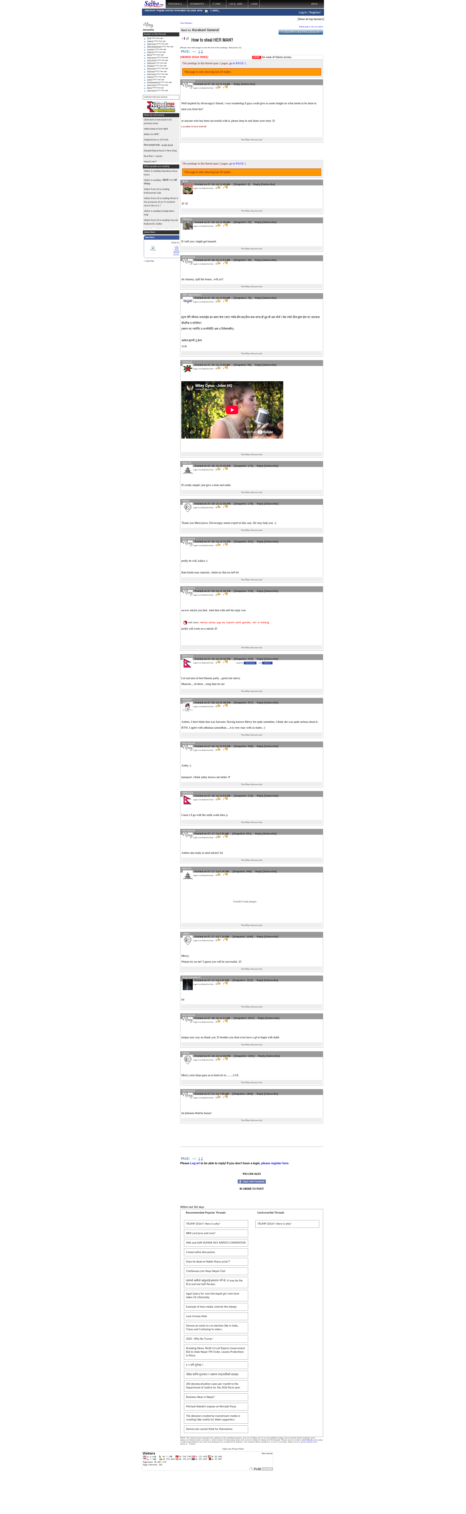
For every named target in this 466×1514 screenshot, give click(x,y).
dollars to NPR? (151, 134)
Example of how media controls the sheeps (211, 1306)
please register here (275, 1163)
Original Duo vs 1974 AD (156, 139)
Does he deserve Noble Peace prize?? (208, 1261)
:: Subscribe (149, 261)
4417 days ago (157, 91)
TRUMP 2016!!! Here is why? (203, 1223)
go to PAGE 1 (237, 63)
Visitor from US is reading (161, 202)
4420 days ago (157, 85)
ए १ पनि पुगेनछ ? (194, 1365)
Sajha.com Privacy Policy (233, 1449)
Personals (175, 4)
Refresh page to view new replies (311, 27)
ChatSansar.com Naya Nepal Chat (205, 1271)
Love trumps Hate (196, 1316)
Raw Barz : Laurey (153, 156)
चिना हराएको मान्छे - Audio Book (158, 145)
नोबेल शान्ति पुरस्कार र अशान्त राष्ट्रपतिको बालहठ (212, 1374)
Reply (237, 84)
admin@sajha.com (309, 1440)
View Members (186, 23)
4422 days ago (155, 38)
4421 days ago (157, 74)
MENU (314, 4)
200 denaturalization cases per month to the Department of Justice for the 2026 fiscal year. (213, 1386)
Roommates (197, 4)
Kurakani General (205, 30)
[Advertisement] (339, 58)
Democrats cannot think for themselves (209, 1429)
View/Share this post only (251, 139)
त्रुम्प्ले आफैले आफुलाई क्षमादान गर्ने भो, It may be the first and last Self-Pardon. (214, 1282)
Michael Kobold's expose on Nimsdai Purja (211, 1406)
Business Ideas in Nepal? (200, 1397)
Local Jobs (235, 4)
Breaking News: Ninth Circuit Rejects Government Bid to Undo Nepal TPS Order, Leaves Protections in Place (215, 1352)
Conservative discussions (200, 1252)
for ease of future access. (272, 57)
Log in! (195, 1163)
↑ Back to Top (448, 1506)
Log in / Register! (310, 12)
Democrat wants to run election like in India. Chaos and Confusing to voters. (212, 1327)
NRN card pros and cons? (201, 1233)
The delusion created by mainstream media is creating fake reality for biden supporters (213, 1418)
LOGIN (254, 4)
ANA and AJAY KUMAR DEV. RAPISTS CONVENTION (216, 1242)
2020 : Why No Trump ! (199, 1338)
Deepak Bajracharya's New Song (160, 150)
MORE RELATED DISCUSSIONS (155, 97)
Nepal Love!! (150, 161)
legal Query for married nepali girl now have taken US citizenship (212, 1295)
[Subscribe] (248, 84)
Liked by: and (253, 663)
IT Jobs (217, 4)
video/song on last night (156, 129)
